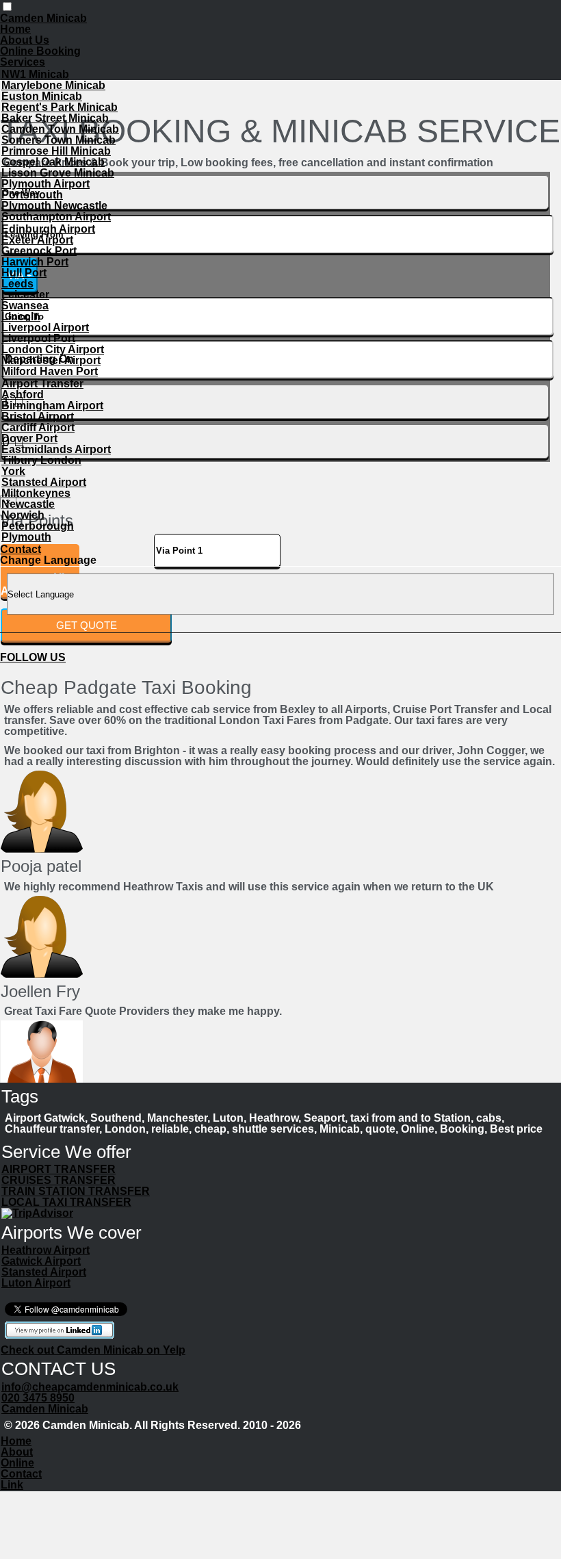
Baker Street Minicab (55, 118)
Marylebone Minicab (53, 85)
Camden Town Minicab (60, 129)
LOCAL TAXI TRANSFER (66, 1202)
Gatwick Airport (41, 1261)
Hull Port (24, 273)
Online (17, 1463)
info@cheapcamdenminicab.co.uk (90, 1387)
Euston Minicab (41, 96)
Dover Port (29, 438)
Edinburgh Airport (48, 229)
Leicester (25, 294)
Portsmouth (32, 195)
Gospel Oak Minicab (53, 162)
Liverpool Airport (45, 327)
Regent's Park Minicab (59, 107)
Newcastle (28, 504)
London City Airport (52, 349)
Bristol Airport (37, 416)
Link (12, 1485)
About (17, 1452)
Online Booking (40, 51)
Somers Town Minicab (58, 140)
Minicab (43, 18)
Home (15, 29)
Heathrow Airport (45, 1250)
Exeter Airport (37, 240)
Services (22, 62)
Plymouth (26, 537)
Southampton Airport (56, 216)
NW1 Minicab (35, 74)
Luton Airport (35, 1283)
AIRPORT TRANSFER (58, 1169)
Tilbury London (41, 460)
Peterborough (37, 526)
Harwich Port (34, 262)
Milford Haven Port (49, 371)
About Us (24, 40)
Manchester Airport (51, 360)
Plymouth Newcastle (54, 205)
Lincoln (20, 316)
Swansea (25, 305)
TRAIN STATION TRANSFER (75, 1191)
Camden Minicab (44, 1409)
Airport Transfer (42, 383)
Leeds (17, 283)
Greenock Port (39, 251)
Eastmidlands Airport (56, 449)
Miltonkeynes (35, 493)
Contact (20, 549)
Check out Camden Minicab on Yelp (93, 1350)
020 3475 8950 (38, 1398)
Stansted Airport (43, 482)
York (13, 471)
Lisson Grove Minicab (57, 173)
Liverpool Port (38, 338)
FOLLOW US (33, 657)
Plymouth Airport (45, 184)
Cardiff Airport (38, 427)
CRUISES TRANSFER (58, 1180)
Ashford (22, 394)
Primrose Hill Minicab (56, 151)
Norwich (22, 515)
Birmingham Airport (52, 405)
